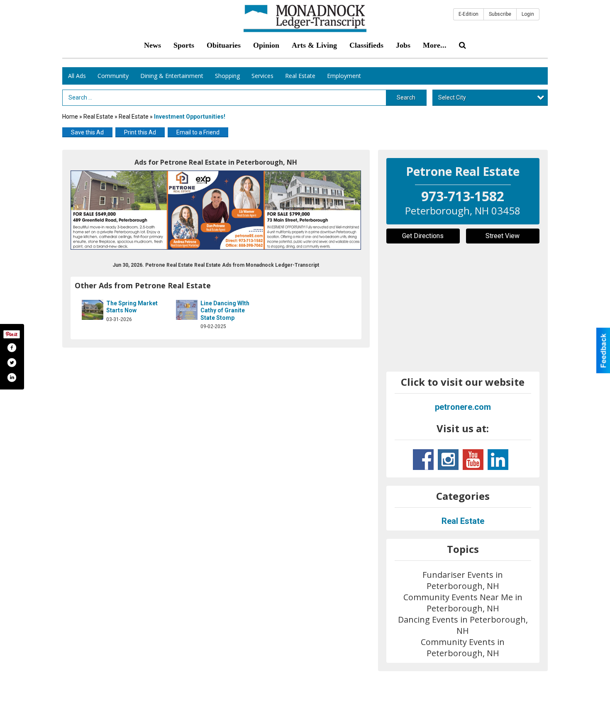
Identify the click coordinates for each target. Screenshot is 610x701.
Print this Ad (140, 132)
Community (113, 76)
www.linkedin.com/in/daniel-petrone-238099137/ (498, 459)
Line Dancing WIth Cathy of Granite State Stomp (224, 310)
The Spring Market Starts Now (132, 307)
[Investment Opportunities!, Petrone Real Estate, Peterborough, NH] (216, 210)
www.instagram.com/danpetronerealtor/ (448, 459)
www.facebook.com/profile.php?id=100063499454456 (423, 459)
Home (70, 116)
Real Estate (300, 76)
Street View (503, 236)
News (152, 45)
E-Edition (468, 14)
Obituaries (224, 45)
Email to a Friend (198, 132)
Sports (183, 45)
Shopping (227, 76)
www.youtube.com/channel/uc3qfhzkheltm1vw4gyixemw (473, 459)
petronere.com (463, 407)
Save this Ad (87, 132)
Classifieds (366, 45)
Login (528, 14)
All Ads (77, 76)
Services (262, 76)
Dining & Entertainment (171, 76)
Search (406, 97)
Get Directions (423, 236)
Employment (344, 76)
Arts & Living (314, 45)
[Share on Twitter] (11, 362)
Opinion (266, 45)
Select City (452, 97)
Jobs (403, 45)
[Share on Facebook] (11, 347)
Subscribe (500, 14)
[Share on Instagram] (11, 377)
